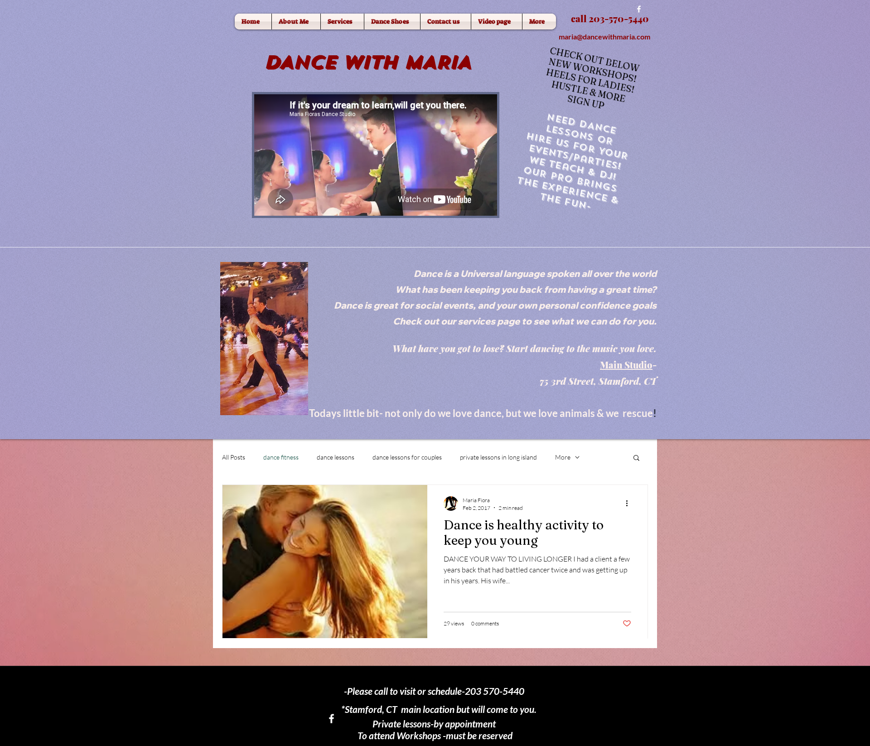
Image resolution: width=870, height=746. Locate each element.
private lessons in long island (498, 457)
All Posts (233, 457)
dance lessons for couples (407, 457)
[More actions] (629, 503)
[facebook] (638, 9)
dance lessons (335, 457)
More (562, 457)
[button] (636, 458)
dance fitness (281, 457)
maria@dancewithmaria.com (604, 36)
